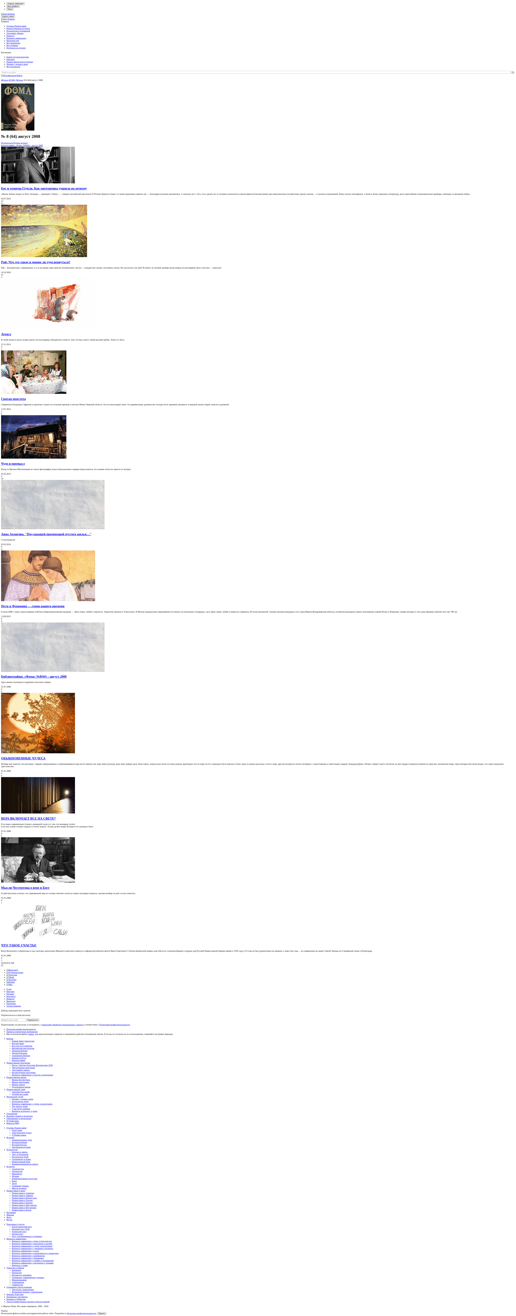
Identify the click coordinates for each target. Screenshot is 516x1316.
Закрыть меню (8, 17)
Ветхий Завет (18, 1043)
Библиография (18, 1060)
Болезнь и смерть (20, 1152)
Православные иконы (16, 1077)
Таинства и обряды (15, 1268)
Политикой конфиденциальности (114, 1025)
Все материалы (13, 43)
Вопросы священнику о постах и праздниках (32, 1075)
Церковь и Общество (16, 1299)
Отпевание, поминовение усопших (28, 1277)
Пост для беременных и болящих (27, 1236)
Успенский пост (19, 1231)
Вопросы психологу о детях (24, 1111)
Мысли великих (19, 1188)
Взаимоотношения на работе (25, 1164)
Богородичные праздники (24, 1072)
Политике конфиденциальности (81, 1313)
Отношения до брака (21, 1159)
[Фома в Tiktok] (10, 977)
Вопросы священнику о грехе (25, 1251)
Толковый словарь (20, 1186)
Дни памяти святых (21, 1070)
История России (19, 1145)
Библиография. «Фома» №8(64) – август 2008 (22, 145)
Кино (14, 1181)
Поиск (10, 9)
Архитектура (18, 1169)
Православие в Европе (22, 1203)
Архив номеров (13, 1006)
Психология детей (20, 1101)
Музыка (15, 1176)
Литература (17, 1171)
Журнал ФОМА (8, 80)
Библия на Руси (19, 1058)
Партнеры (11, 1003)
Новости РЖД (12, 1123)
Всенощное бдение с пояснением (27, 1292)
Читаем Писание (19, 1053)
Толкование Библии (21, 1055)
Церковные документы (17, 1297)
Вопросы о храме (20, 1265)
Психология (11, 1149)
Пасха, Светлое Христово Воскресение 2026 (32, 1065)
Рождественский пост (22, 1227)
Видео (9, 1220)
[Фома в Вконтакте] (12, 970)
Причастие (17, 1273)
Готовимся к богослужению (19, 1287)
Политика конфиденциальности (21, 1029)
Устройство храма (20, 1094)
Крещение (16, 1270)
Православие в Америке (23, 1193)
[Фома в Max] (9, 984)
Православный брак (21, 1162)
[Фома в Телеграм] (11, 975)
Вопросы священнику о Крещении (28, 1258)
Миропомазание (19, 1280)
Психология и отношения (18, 31)
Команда (10, 999)
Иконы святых (18, 1084)
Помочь (11, 14)
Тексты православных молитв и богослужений (28, 1302)
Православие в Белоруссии (24, 1198)
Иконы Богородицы (21, 1080)
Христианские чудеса (22, 1133)
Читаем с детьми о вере (17, 64)
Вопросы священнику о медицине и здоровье (33, 1263)
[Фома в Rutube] (10, 982)
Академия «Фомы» (15, 33)
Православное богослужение (19, 62)
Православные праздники (18, 1063)
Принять (101, 1314)
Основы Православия (16, 26)
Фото (8, 1217)
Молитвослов (12, 40)
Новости (10, 36)
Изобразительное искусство (24, 1179)
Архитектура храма (21, 1092)
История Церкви (19, 1142)
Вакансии (10, 1001)
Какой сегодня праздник (17, 57)
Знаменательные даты (22, 1140)
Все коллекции (13, 67)
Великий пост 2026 (21, 1229)
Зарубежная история (21, 1147)
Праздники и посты (15, 1224)
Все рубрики (12, 45)
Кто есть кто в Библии (22, 1046)
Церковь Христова (15, 1294)
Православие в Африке (22, 1195)
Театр (14, 1183)
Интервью (11, 1212)
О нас (9, 989)
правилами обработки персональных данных (62, 1025)
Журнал (19, 80)
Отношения (11, 1113)
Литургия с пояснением (23, 1289)
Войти (19, 75)
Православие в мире (15, 1191)
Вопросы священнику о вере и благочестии (32, 1241)
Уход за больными (20, 1154)
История (10, 1137)
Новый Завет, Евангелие (23, 1041)
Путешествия (12, 1121)
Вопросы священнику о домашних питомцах (32, 1248)
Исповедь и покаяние (22, 1275)
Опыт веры (17, 1130)
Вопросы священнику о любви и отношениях (33, 1260)
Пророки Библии (20, 1051)
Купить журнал (20, 143)
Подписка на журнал (16, 48)
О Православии (19, 1135)
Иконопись (17, 1174)
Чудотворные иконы (21, 1087)
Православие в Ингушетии (24, 1205)
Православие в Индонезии (24, 1208)
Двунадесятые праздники (23, 1068)
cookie (31, 1034)
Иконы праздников (20, 1082)
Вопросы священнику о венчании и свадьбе (32, 1244)
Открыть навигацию (16, 4)
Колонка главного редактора (19, 1116)
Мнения (10, 1215)
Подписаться (7, 143)
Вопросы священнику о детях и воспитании (32, 1104)
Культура (10, 1166)
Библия (9, 1039)
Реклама (10, 994)
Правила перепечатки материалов (22, 1032)
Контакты (10, 996)
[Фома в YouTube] (11, 980)
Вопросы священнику (16, 38)
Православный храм (15, 1089)
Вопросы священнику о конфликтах (28, 1256)
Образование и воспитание (18, 1118)
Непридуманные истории (18, 28)
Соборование (18, 1282)
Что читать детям (20, 1106)
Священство (17, 1285)
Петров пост (17, 1234)
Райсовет (10, 59)
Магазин (10, 991)
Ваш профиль (13, 6)
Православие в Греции (22, 1200)
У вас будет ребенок (21, 1109)
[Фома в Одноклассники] (14, 972)
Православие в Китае (21, 1210)
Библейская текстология (23, 1048)
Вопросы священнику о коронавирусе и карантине (35, 1253)
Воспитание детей (14, 1097)
